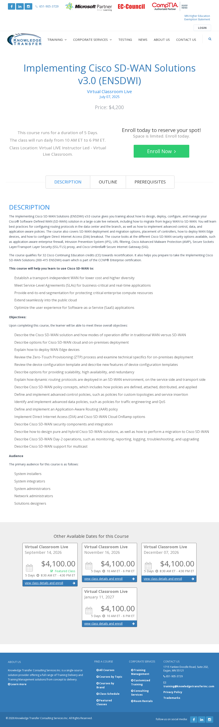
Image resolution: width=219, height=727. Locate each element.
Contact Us (186, 39)
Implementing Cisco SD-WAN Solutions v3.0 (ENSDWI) (110, 74)
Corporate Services (91, 39)
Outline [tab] (108, 182)
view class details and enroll (44, 583)
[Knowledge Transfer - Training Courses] (24, 39)
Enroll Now (160, 151)
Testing (125, 39)
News (142, 39)
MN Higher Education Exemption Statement (197, 17)
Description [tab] (67, 182)
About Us (162, 39)
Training (55, 39)
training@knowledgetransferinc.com (188, 686)
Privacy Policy (172, 692)
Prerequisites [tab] (150, 182)
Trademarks (171, 698)
